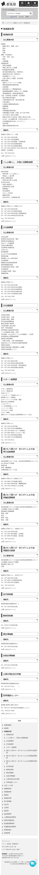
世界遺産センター (11, 695)
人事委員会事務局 (10, 817)
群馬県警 (7, 833)
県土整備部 (7, 801)
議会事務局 (7, 814)
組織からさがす (18, 23)
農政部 (6, 795)
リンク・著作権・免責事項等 (10, 844)
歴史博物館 (8, 634)
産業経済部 (7, 798)
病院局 (6, 811)
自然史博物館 (9, 655)
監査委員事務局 (9, 823)
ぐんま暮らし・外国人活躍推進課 (18, 162)
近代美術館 (8, 594)
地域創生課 (8, 34)
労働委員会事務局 (10, 826)
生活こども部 (8, 785)
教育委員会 (7, 830)
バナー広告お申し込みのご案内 (11, 849)
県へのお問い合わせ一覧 (9, 846)
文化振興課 (8, 227)
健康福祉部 (7, 788)
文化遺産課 (8, 305)
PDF (27, 17)
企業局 (6, 807)
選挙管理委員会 (9, 820)
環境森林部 (7, 792)
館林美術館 (8, 616)
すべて (14, 17)
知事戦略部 (7, 725)
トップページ (8, 23)
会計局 (6, 804)
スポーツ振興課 (10, 379)
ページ (21, 17)
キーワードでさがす (9, 10)
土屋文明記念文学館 (12, 674)
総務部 (6, 728)
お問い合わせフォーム (8, 156)
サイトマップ (6, 841)
